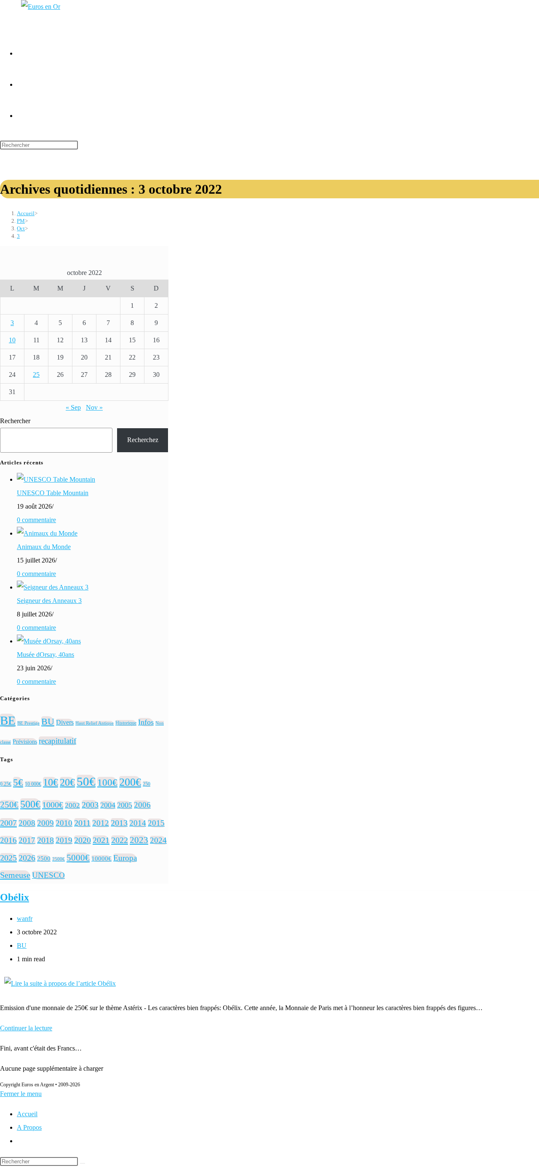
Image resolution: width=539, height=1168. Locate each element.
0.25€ (5, 784)
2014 (137, 823)
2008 (27, 823)
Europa (125, 857)
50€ (86, 781)
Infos (146, 722)
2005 (124, 805)
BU (47, 721)
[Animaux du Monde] (47, 533)
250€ (9, 804)
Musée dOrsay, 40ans (45, 654)
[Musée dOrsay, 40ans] (49, 641)
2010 (64, 823)
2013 (119, 822)
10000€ (101, 858)
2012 (100, 823)
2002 (72, 805)
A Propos (29, 1127)
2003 (90, 804)
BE (8, 720)
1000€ (52, 804)
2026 (27, 857)
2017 (27, 840)
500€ (30, 804)
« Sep (73, 407)
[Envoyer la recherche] (82, 1163)
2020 (82, 840)
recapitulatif (57, 740)
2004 (107, 805)
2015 (156, 823)
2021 (101, 840)
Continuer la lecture (26, 1028)
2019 (64, 840)
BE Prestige (28, 723)
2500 (44, 858)
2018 (45, 840)
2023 (139, 840)
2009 (45, 823)
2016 (8, 840)
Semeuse (15, 875)
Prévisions (25, 741)
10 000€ (33, 784)
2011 (82, 822)
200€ (130, 782)
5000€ (78, 858)
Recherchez (142, 439)
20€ (67, 782)
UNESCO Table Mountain (52, 492)
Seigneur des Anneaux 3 (49, 600)
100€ (107, 782)
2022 (119, 840)
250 (146, 784)
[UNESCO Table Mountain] (56, 479)
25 (36, 374)
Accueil (27, 1113)
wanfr (24, 918)
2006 (142, 804)
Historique (125, 723)
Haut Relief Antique (94, 723)
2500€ (58, 859)
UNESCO (48, 875)
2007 (8, 822)
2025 (8, 857)
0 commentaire (36, 519)
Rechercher (15, 420)
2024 (158, 840)
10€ (50, 782)
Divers (65, 722)
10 (12, 340)
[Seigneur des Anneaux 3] (52, 587)
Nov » (94, 407)
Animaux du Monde (44, 546)
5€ (18, 782)
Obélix (14, 897)
